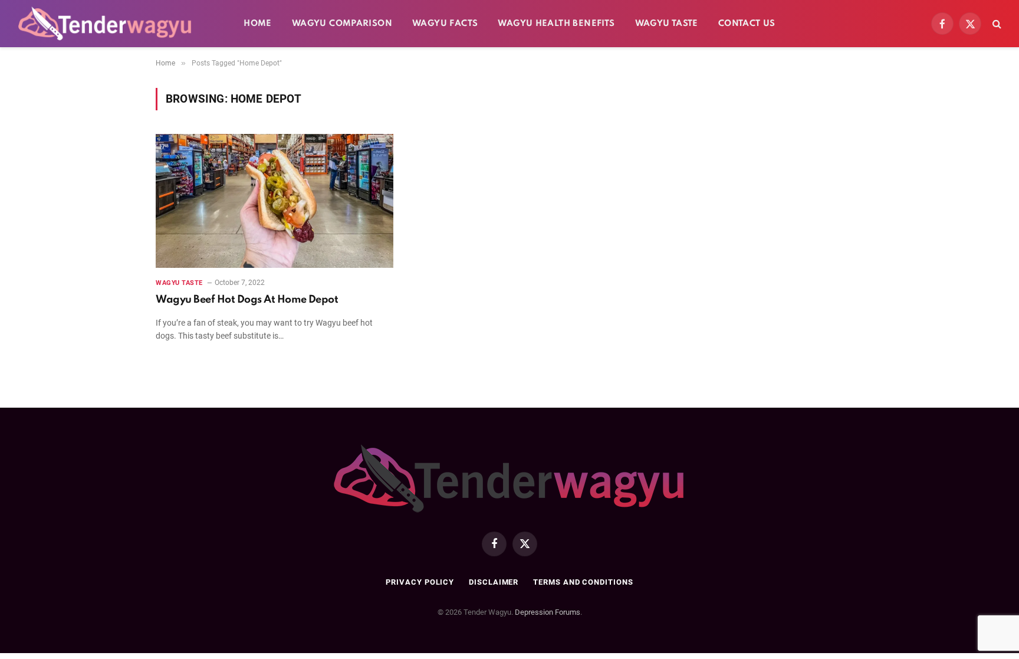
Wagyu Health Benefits (556, 23)
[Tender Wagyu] (105, 23)
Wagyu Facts (445, 23)
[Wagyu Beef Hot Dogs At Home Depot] (274, 201)
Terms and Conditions (583, 582)
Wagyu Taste (666, 23)
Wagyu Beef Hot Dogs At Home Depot (247, 299)
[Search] (995, 24)
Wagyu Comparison (342, 23)
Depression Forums (547, 612)
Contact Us (746, 23)
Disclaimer (493, 582)
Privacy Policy (420, 582)
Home (258, 23)
